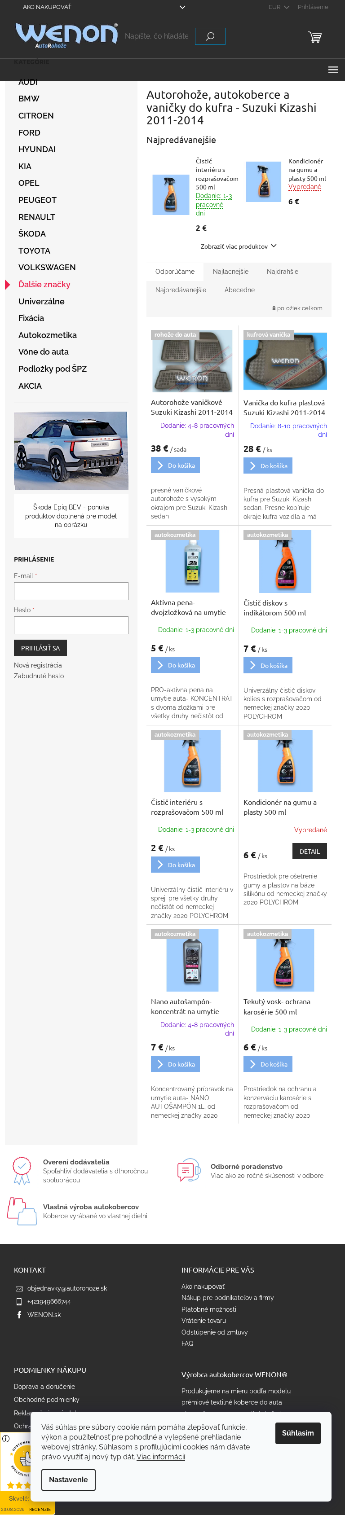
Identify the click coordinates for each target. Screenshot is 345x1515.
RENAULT (36, 217)
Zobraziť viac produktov (234, 246)
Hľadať (210, 36)
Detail (310, 851)
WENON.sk (44, 1314)
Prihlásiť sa (40, 648)
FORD (29, 132)
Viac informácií (161, 1457)
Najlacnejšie (230, 271)
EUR (275, 7)
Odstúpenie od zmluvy (214, 1332)
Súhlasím (298, 1433)
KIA (24, 166)
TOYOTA (34, 250)
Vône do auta (43, 351)
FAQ (187, 1343)
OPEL (29, 183)
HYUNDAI (37, 149)
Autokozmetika (47, 335)
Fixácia (31, 318)
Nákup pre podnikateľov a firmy (227, 1297)
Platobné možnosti (208, 1309)
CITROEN (36, 115)
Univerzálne (41, 301)
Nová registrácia (38, 665)
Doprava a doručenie (44, 1386)
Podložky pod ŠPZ (52, 368)
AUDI (28, 82)
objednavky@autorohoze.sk (67, 1288)
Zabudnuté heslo (39, 676)
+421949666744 (49, 1301)
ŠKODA (32, 233)
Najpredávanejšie (180, 290)
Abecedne (240, 290)
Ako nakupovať (47, 7)
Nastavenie (68, 1479)
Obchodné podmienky (47, 1399)
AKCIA (30, 386)
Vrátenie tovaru (203, 1320)
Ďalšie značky (44, 284)
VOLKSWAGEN (47, 267)
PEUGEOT (37, 200)
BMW (29, 98)
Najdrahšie (282, 271)
